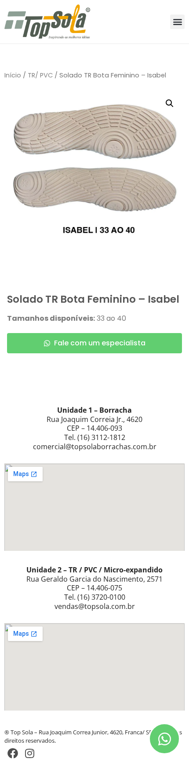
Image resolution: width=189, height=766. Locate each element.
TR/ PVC (40, 75)
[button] (177, 22)
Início (12, 75)
